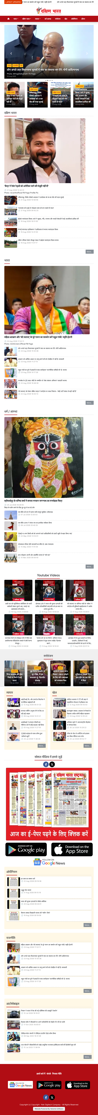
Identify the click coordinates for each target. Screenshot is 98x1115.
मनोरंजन (57, 19)
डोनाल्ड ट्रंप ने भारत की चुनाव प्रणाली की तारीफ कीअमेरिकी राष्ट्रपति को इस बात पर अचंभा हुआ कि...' (49, 606)
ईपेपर (83, 19)
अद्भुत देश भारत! (26, 890)
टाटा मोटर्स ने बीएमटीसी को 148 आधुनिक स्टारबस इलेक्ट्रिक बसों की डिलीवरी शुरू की (48, 1045)
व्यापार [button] (37, 19)
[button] (11, 53)
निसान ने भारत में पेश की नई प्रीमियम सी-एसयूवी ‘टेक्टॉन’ (39, 1011)
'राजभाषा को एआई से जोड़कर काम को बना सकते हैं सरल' (36, 208)
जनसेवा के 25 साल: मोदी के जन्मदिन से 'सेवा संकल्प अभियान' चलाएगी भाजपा (42, 380)
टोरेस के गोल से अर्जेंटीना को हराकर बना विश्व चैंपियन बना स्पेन (78, 734)
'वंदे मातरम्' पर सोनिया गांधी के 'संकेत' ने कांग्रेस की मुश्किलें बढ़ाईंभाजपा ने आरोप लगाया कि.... (79, 606)
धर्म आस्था (48, 19)
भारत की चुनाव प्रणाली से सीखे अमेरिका (33, 901)
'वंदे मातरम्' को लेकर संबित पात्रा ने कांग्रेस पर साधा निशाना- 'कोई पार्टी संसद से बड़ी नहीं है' (47, 391)
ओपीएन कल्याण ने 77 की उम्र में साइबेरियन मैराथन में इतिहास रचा (77, 700)
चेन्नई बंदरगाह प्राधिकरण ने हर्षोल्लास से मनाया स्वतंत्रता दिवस (38, 229)
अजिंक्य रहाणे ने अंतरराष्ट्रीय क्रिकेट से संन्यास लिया (79, 723)
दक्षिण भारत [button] (26, 19)
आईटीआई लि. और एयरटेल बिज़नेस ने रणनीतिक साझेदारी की (33, 700)
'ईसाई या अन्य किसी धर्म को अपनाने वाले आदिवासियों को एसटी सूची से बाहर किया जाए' (45, 533)
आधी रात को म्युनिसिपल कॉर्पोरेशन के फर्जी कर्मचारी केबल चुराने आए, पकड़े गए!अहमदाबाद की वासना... (18, 606)
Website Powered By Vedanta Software (49, 1109)
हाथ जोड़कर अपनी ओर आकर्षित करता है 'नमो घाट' (34, 555)
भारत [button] (15, 19)
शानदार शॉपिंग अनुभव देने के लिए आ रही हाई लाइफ (32, 712)
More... (90, 252)
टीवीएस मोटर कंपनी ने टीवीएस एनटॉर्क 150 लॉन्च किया (38, 1033)
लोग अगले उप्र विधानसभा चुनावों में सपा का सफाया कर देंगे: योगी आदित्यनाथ (58, 2)
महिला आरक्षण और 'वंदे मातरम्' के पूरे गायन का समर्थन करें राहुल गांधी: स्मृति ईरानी (38, 337)
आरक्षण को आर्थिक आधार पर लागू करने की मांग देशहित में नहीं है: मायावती (41, 359)
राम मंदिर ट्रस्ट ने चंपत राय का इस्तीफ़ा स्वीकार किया (35, 523)
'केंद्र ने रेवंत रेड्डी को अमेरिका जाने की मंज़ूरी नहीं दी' (26, 185)
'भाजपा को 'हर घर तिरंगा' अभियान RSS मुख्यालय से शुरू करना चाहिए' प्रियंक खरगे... (49, 640)
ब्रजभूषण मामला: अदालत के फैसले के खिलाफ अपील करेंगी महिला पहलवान (79, 712)
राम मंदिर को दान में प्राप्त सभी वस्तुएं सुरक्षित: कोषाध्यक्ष (35, 512)
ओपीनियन (74, 19)
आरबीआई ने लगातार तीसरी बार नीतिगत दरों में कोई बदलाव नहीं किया (32, 723)
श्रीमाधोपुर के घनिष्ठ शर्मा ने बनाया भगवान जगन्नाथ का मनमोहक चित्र (33, 500)
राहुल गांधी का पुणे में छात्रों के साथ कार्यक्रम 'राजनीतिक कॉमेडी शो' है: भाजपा (42, 370)
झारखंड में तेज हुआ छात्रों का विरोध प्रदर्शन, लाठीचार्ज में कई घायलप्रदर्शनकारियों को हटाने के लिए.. (80, 640)
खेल (66, 19)
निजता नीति (57, 1073)
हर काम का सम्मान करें (28, 879)
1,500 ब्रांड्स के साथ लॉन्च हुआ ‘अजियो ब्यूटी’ (31, 734)
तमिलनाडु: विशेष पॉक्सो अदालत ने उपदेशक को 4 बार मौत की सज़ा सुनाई (41, 197)
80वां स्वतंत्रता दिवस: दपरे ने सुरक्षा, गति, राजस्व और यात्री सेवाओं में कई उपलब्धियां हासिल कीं (48, 219)
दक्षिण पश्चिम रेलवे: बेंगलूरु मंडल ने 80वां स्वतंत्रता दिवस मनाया (38, 240)
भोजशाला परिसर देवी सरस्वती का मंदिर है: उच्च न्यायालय (35, 544)
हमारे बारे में (41, 1073)
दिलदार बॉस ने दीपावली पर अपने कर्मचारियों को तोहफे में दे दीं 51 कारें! (43, 1022)
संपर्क (49, 1073)
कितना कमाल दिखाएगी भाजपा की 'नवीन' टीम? (35, 913)
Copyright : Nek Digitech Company (45, 1104)
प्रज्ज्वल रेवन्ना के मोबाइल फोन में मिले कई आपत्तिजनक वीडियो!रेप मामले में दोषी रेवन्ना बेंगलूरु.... (18, 640)
